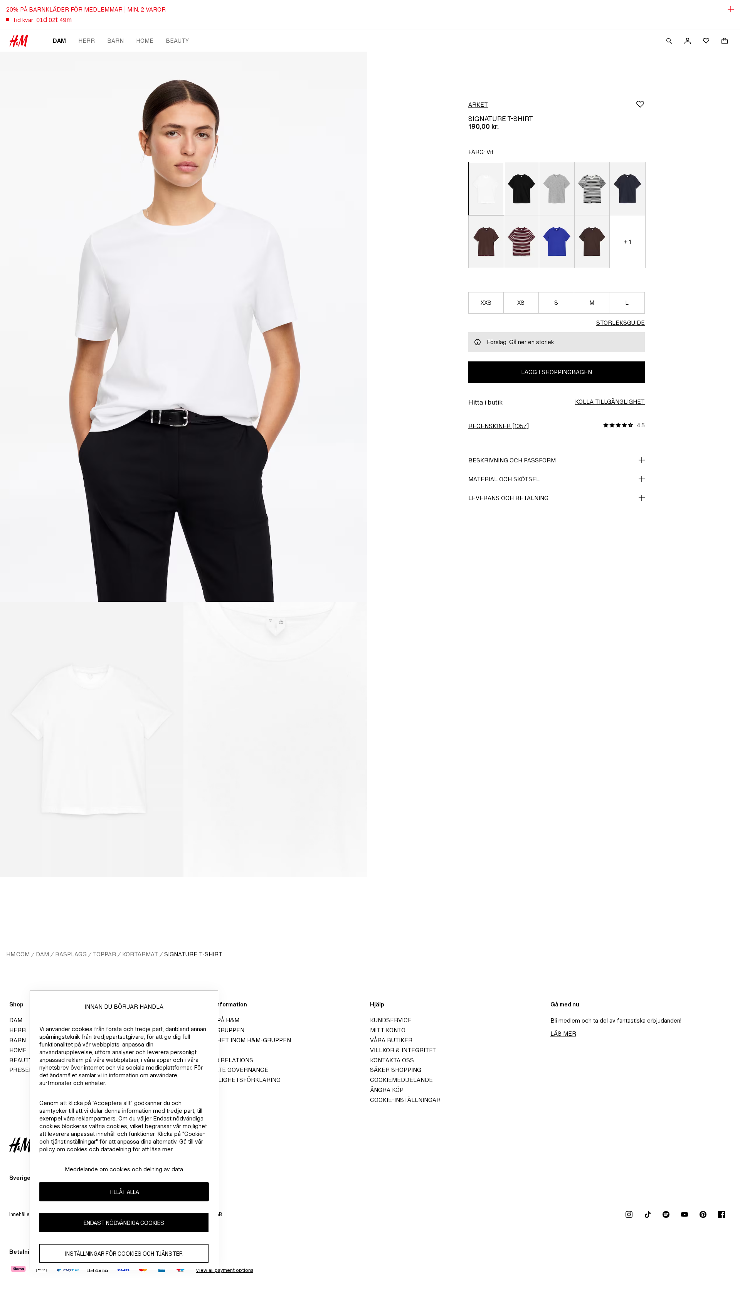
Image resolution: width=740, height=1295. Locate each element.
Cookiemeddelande (401, 1080)
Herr (86, 40)
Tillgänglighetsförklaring (235, 1080)
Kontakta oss (392, 1060)
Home (144, 40)
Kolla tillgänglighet (610, 401)
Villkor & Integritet (403, 1050)
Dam (59, 40)
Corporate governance (229, 1070)
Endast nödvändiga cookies (124, 1222)
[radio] (486, 188)
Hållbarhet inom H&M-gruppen (240, 1040)
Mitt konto (387, 1030)
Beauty (177, 40)
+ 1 (627, 242)
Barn (115, 40)
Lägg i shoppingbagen (556, 372)
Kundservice (391, 1020)
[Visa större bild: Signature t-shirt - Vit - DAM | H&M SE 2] (91, 739)
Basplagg (71, 954)
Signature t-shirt (193, 954)
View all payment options (224, 1270)
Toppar (104, 954)
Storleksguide (620, 322)
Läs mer (563, 1033)
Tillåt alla (124, 1191)
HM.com (18, 954)
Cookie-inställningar (405, 1100)
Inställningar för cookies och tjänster (124, 1253)
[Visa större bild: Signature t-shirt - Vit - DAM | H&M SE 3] (275, 739)
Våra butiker (391, 1040)
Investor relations (221, 1060)
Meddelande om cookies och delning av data (124, 1169)
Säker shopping (395, 1070)
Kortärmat (140, 954)
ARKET (478, 104)
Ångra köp (387, 1090)
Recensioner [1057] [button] (498, 426)
